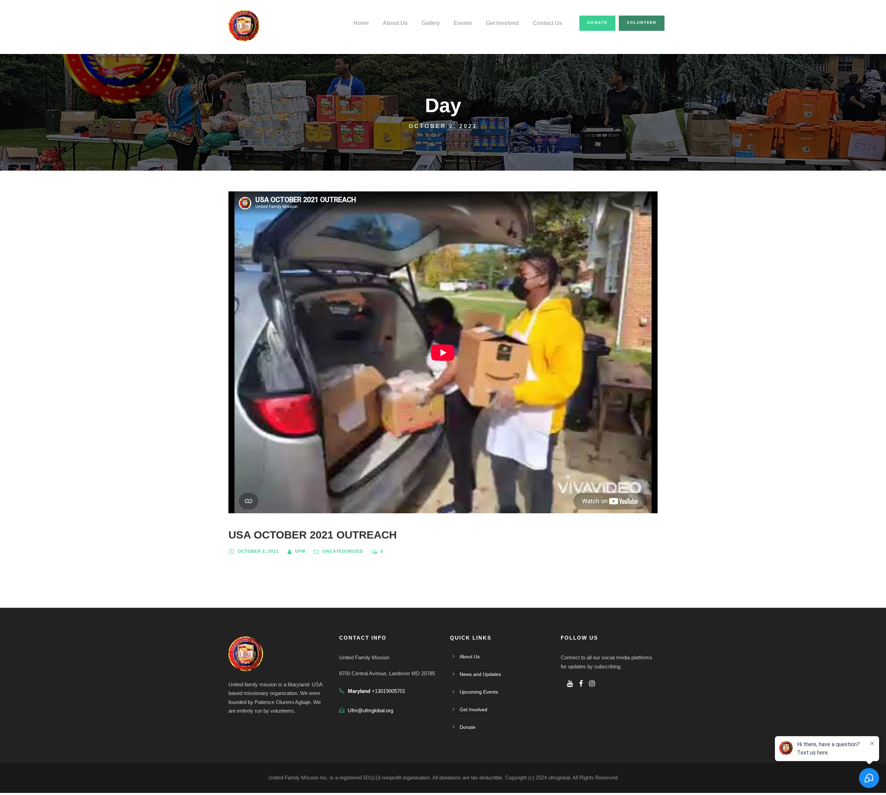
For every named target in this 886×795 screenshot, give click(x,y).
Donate (597, 22)
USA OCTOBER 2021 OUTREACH (312, 535)
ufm (300, 551)
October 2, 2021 (258, 551)
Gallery (431, 23)
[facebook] (581, 683)
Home (361, 23)
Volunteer (642, 22)
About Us (395, 23)
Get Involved (502, 23)
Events (463, 23)
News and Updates (480, 674)
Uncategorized (343, 551)
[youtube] (570, 683)
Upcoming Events (479, 692)
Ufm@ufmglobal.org (370, 710)
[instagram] (592, 683)
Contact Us (547, 23)
